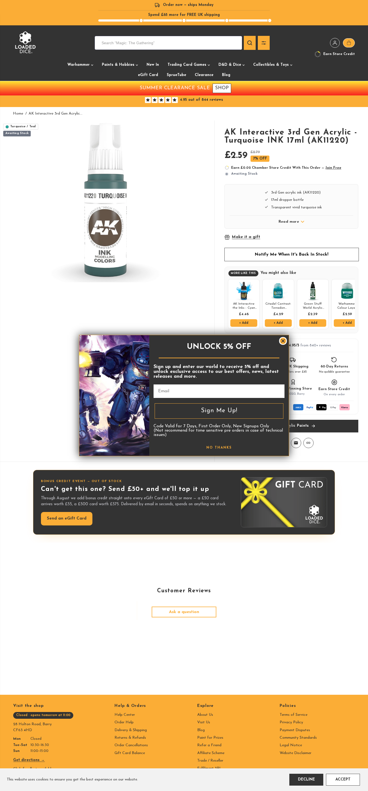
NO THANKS (219, 447)
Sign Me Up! (219, 411)
